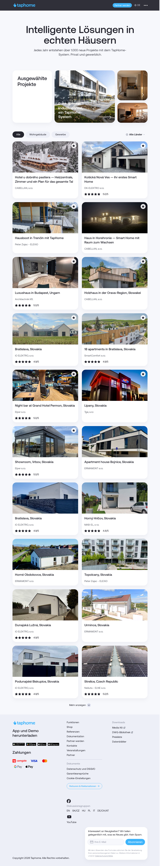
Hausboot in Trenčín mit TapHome (39, 238)
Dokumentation (75, 736)
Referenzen (73, 731)
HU (83, 810)
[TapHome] (24, 5)
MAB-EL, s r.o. (91, 524)
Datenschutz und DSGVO (81, 768)
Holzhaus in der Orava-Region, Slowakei (112, 293)
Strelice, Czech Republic (101, 681)
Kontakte (72, 745)
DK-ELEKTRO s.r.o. (94, 188)
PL (89, 810)
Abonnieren (135, 842)
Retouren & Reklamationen (82, 786)
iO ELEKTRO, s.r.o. (24, 355)
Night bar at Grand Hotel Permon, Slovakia (45, 405)
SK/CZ (76, 810)
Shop (70, 727)
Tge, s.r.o (88, 411)
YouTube (71, 822)
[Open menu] (146, 5)
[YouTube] (69, 816)
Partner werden (122, 5)
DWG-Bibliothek (121, 732)
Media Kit (117, 727)
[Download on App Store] (42, 744)
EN (68, 810)
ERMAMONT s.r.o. (93, 468)
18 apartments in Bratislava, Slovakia (109, 349)
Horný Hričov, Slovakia (100, 518)
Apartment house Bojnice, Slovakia (109, 462)
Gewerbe (60, 134)
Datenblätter (119, 741)
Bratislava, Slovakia (28, 349)
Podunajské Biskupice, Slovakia (37, 681)
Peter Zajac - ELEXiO (26, 244)
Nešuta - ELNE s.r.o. (95, 687)
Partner (71, 755)
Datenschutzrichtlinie (104, 856)
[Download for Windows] (18, 744)
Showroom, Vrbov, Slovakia (34, 462)
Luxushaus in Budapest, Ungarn (37, 293)
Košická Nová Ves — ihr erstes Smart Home (110, 179)
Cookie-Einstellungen (78, 778)
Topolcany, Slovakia (98, 575)
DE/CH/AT (103, 810)
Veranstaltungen (76, 750)
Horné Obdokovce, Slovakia (34, 575)
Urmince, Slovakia (96, 625)
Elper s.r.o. (20, 411)
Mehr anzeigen (77, 705)
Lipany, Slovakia (95, 405)
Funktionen (73, 722)
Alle (18, 134)
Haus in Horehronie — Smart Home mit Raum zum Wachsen (111, 240)
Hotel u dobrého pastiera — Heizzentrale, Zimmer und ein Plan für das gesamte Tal (44, 179)
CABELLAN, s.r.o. (24, 188)
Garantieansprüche (77, 773)
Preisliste (117, 737)
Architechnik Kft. (24, 299)
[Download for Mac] (53, 744)
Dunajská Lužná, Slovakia (33, 625)
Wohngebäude (37, 134)
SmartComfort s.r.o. (94, 355)
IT (94, 810)
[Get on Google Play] (31, 744)
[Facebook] (69, 801)
